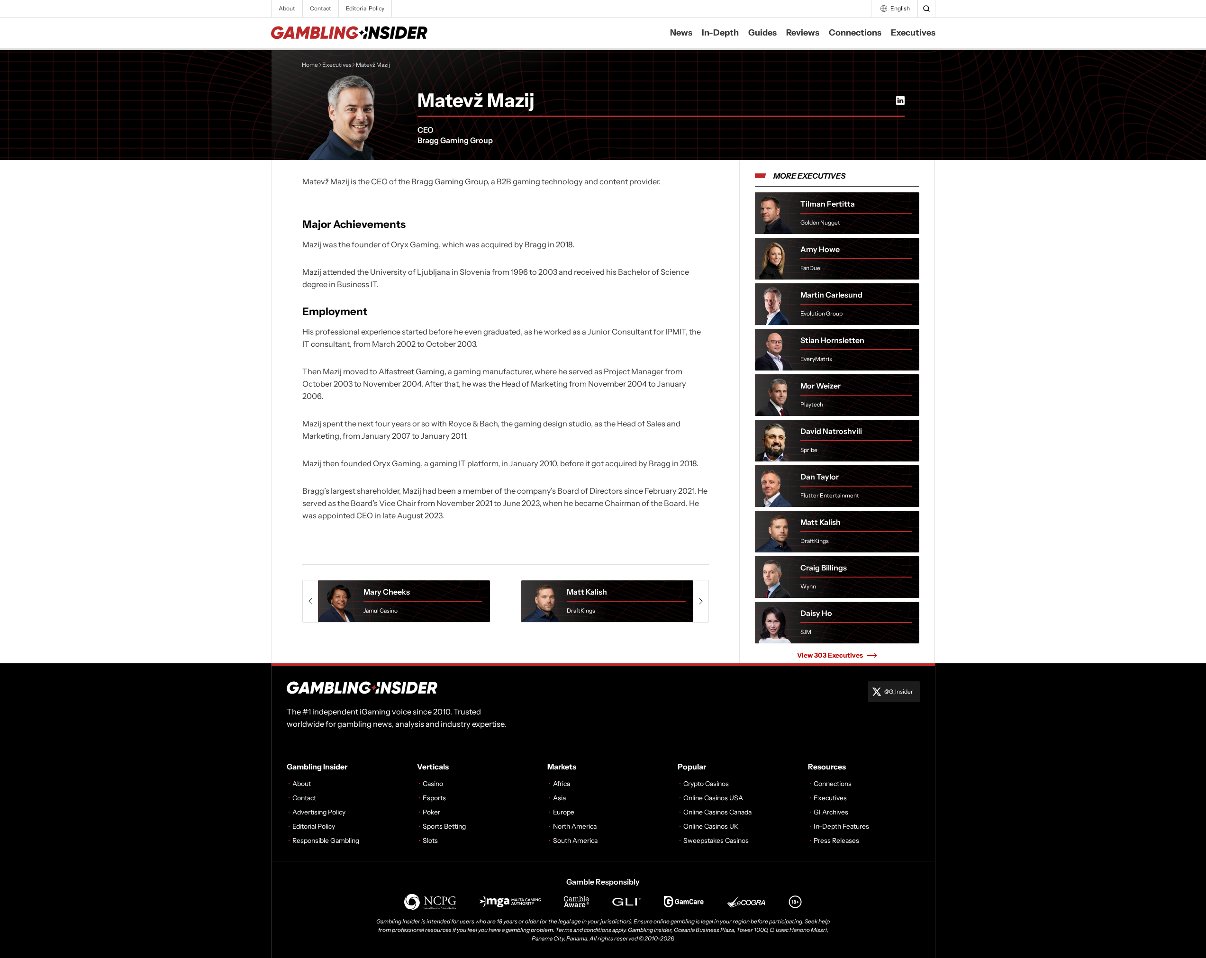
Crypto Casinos (706, 783)
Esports (434, 798)
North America (575, 826)
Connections (855, 32)
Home (310, 64)
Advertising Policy (318, 812)
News (681, 32)
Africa (561, 783)
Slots (430, 840)
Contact (320, 8)
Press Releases (836, 840)
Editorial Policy (365, 8)
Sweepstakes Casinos (716, 840)
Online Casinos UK (711, 826)
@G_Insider (898, 691)
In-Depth (720, 32)
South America (575, 840)
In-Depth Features (841, 826)
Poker (431, 812)
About (287, 8)
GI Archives (831, 812)
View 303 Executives (830, 655)
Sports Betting (444, 826)
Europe (563, 812)
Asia (559, 798)
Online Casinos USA (713, 798)
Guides (762, 32)
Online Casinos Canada (717, 812)
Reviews (802, 32)
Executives (913, 32)
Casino (433, 783)
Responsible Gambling (325, 840)
